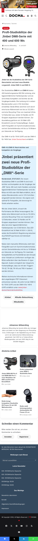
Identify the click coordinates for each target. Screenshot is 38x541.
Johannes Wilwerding (10, 45)
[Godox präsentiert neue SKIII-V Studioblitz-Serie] (28, 361)
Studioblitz (19, 302)
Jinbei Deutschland (19, 139)
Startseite (6, 23)
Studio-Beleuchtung (24, 297)
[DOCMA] (17, 15)
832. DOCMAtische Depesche (11, 478)
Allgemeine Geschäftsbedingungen (13, 504)
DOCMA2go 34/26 (8, 485)
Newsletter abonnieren (9, 495)
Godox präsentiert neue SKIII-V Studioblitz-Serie (26, 371)
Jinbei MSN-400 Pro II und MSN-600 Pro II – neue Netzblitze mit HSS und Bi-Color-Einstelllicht (9, 377)
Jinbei (8, 297)
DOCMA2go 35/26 (8, 481)
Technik (14, 23)
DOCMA (33, 517)
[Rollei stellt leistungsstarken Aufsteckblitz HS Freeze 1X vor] (28, 395)
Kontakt (4, 500)
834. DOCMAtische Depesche (11, 471)
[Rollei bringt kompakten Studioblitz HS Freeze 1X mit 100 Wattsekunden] (10, 393)
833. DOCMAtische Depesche (11, 474)
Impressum (5, 508)
